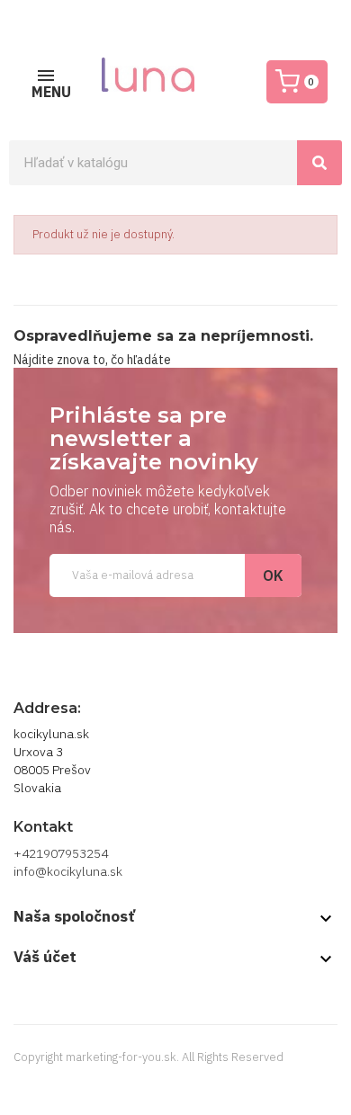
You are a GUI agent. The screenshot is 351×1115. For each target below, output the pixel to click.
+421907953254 (61, 853)
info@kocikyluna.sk (68, 871)
